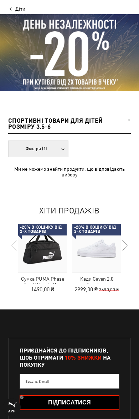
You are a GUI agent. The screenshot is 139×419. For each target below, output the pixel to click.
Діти (20, 9)
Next (124, 245)
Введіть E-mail (37, 381)
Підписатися (69, 402)
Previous (14, 245)
